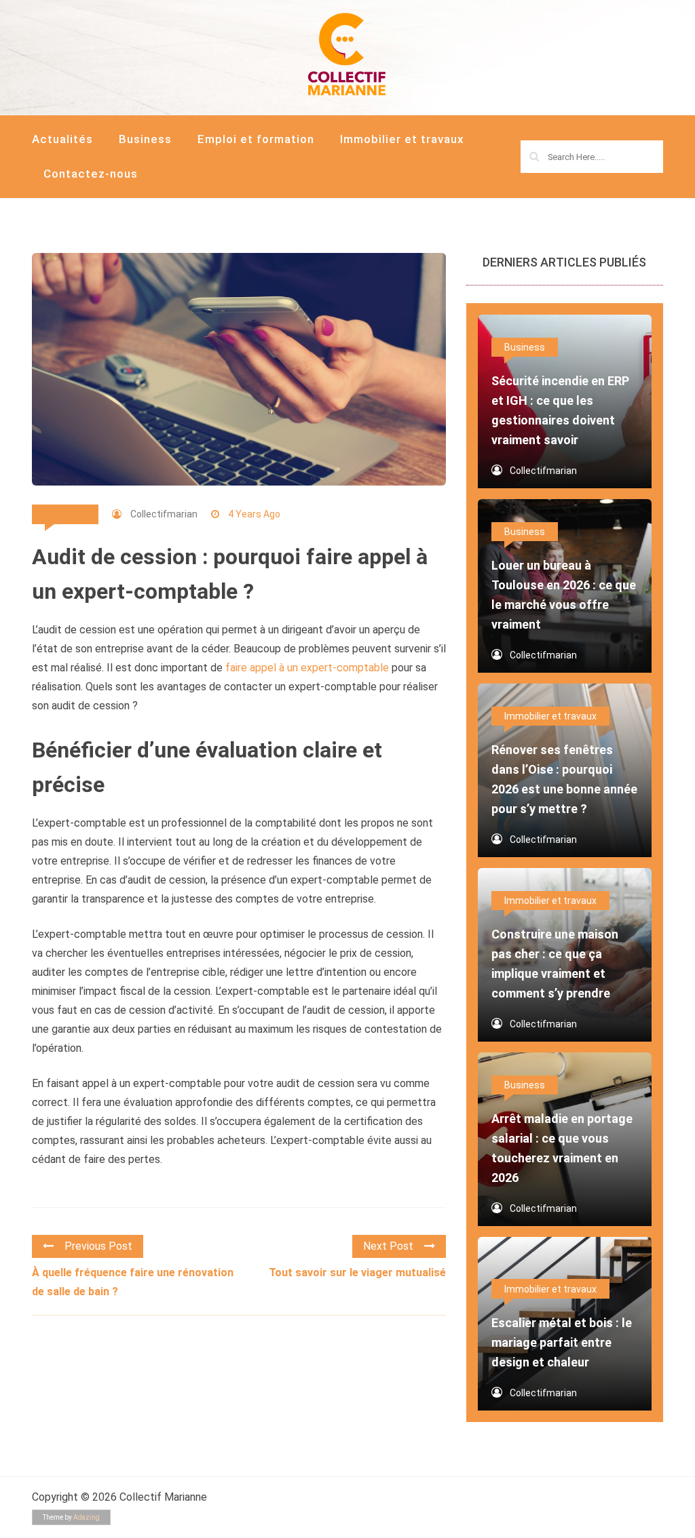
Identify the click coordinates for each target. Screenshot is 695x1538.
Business (145, 139)
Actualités (62, 139)
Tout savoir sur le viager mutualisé (357, 1272)
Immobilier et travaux (402, 139)
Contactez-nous (90, 173)
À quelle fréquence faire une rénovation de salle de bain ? (132, 1282)
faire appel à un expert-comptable (307, 667)
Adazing (86, 1517)
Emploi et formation (256, 139)
